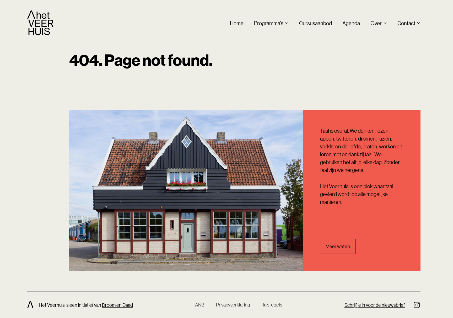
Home (237, 23)
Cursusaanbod (315, 23)
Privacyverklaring (233, 305)
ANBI (200, 305)
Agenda (351, 23)
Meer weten (338, 246)
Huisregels (271, 305)
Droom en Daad (117, 305)
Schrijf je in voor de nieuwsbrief (374, 305)
